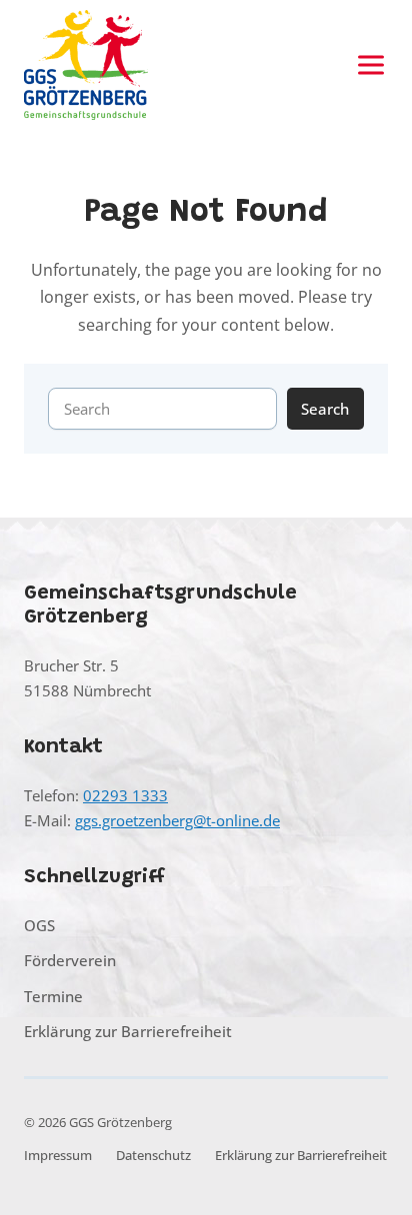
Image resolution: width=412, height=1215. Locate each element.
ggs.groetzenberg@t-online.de (177, 820)
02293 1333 (125, 795)
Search (325, 409)
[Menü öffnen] (371, 65)
